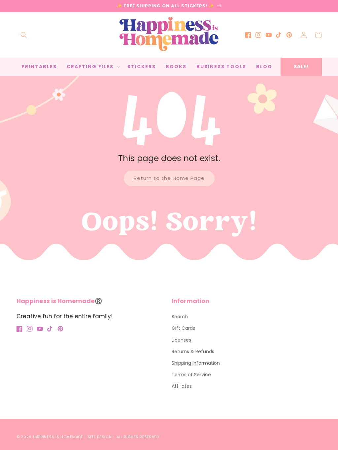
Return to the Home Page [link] (169, 178)
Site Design (100, 436)
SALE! (301, 66)
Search (180, 316)
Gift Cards (183, 328)
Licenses (181, 340)
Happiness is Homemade (58, 436)
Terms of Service (191, 374)
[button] (24, 35)
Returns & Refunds (193, 351)
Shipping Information (196, 363)
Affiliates (182, 386)
